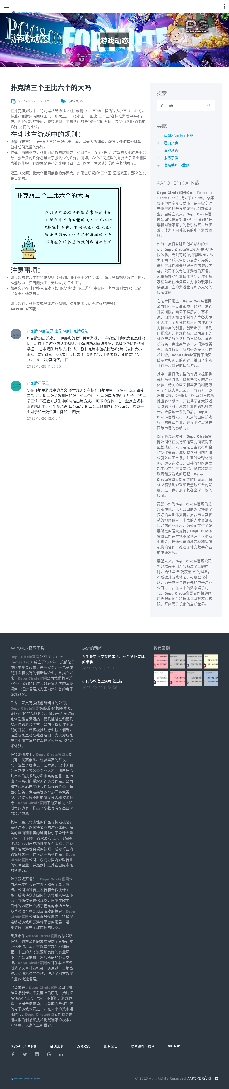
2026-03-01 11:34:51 (99, 669)
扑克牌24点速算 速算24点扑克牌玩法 (57, 331)
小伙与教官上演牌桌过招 (102, 681)
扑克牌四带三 (38, 383)
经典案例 (171, 143)
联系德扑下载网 (176, 165)
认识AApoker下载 (178, 136)
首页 (14, 55)
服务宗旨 (171, 158)
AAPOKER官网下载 (202, 1078)
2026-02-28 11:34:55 (99, 688)
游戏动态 (39, 55)
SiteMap (174, 1046)
